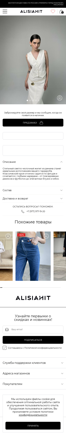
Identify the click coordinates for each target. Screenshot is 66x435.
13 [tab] (31, 287)
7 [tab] (16, 287)
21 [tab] (51, 287)
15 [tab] (36, 287)
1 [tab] (1, 287)
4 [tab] (8, 287)
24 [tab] (59, 287)
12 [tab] (29, 287)
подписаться (33, 340)
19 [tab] (46, 287)
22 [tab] (54, 287)
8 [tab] (18, 287)
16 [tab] (39, 287)
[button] (27, 100)
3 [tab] (6, 287)
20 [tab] (49, 287)
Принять (33, 425)
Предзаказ (30, 122)
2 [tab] (3, 287)
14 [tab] (34, 287)
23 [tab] (56, 287)
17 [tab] (41, 287)
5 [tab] (11, 287)
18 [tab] (44, 287)
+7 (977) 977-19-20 (36, 211)
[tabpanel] (33, 256)
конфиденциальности (33, 415)
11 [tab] (26, 287)
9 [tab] (21, 287)
